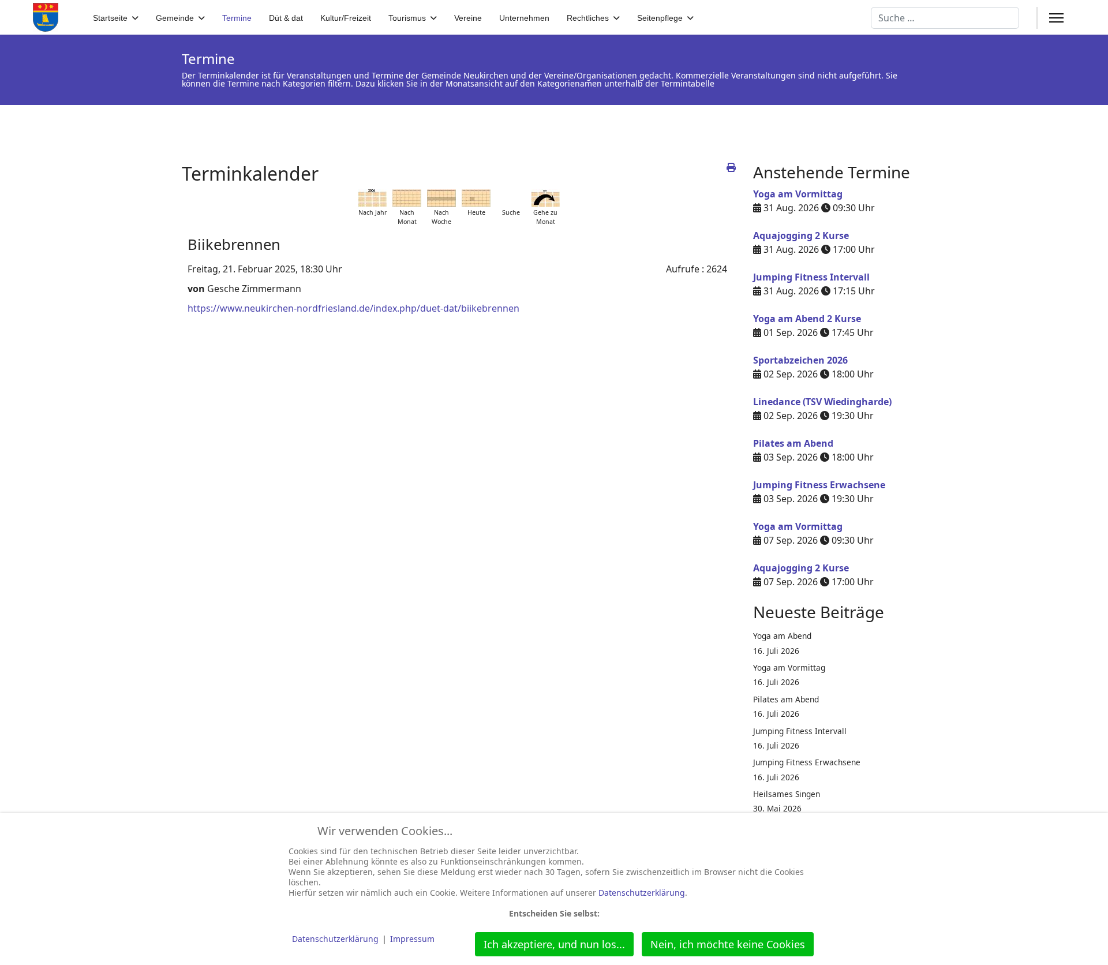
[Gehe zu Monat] (545, 198)
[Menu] (1056, 18)
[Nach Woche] (441, 198)
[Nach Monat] (406, 198)
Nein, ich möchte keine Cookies (727, 944)
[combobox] (945, 18)
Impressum (412, 938)
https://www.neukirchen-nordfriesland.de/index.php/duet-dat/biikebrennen (353, 308)
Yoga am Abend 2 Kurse (807, 318)
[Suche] (510, 198)
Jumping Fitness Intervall (811, 277)
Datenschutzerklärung (641, 892)
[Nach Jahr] (372, 198)
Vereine (468, 18)
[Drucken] (731, 167)
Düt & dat (286, 18)
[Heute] (476, 198)
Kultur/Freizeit (345, 18)
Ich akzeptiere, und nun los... (554, 944)
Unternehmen (524, 18)
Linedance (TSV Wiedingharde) (822, 401)
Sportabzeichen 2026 (800, 360)
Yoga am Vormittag (798, 194)
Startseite (110, 18)
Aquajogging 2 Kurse (801, 235)
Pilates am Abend (793, 443)
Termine (237, 18)
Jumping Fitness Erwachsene (819, 484)
